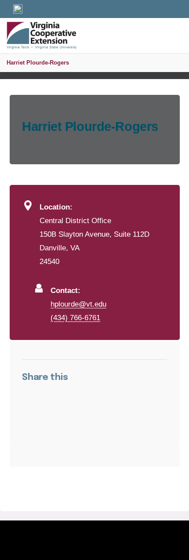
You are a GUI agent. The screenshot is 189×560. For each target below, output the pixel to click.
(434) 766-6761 (75, 317)
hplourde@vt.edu (78, 304)
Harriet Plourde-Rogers (38, 62)
